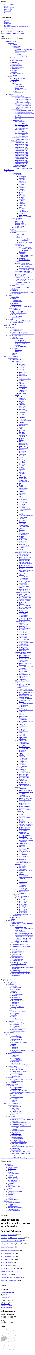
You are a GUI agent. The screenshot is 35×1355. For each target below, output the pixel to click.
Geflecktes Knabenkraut (25, 695)
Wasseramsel (22, 543)
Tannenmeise (22, 522)
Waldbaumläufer (23, 534)
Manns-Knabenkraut (24, 700)
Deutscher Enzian (24, 657)
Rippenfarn (22, 756)
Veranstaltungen (16, 309)
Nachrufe (14, 75)
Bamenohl (21, 178)
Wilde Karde (22, 678)
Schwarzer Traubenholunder (23, 730)
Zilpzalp (21, 549)
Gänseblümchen (23, 626)
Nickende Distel (23, 610)
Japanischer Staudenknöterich (24, 632)
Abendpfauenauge (24, 813)
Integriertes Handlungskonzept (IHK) (22, 292)
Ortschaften (18, 174)
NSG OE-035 (23, 912)
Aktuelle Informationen (25, 273)
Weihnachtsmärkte (16, 141)
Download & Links (24, 260)
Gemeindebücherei (16, 301)
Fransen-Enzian (23, 660)
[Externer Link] (8, 1349)
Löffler (21, 475)
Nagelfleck (22, 846)
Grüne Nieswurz (23, 686)
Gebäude (17, 219)
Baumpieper (22, 399)
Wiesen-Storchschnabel (25, 676)
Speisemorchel (23, 761)
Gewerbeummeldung (7, 1259)
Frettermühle (22, 187)
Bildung (10, 295)
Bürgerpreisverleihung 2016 (23, 104)
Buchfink (21, 408)
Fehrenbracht (22, 182)
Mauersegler (22, 477)
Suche (6, 6)
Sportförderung (15, 318)
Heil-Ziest (21, 604)
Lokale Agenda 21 (16, 917)
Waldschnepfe (23, 539)
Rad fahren (14, 348)
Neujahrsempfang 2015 (21, 128)
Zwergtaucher (23, 551)
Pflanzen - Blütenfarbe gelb (23, 552)
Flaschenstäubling (24, 743)
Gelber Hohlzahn (23, 555)
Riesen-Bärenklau (24, 637)
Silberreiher (22, 506)
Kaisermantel (22, 832)
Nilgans (21, 485)
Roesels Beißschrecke (25, 785)
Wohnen (10, 319)
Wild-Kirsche (22, 739)
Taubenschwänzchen (25, 856)
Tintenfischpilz (23, 766)
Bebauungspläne (19, 52)
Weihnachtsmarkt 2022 (21, 162)
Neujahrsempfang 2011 (21, 121)
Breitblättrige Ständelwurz (26, 690)
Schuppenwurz (23, 759)
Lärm (13, 919)
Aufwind (17, 261)
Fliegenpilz (22, 745)
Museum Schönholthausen (22, 342)
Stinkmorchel (22, 764)
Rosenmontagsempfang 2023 (23, 168)
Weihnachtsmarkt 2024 (21, 165)
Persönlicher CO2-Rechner (19, 962)
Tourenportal (18, 351)
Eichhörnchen (23, 366)
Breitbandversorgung (17, 322)
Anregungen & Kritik (17, 73)
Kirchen (17, 345)
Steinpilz (21, 763)
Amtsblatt (14, 81)
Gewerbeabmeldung (6, 1253)
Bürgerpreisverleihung (17, 96)
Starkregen (14, 925)
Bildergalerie (11, 94)
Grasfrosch (22, 878)
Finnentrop (22, 184)
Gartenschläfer (23, 372)
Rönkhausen (22, 205)
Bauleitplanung (15, 47)
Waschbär (21, 391)
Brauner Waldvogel (24, 817)
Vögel (17, 395)
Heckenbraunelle (23, 448)
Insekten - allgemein (20, 769)
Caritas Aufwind (27, 248)
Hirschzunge (22, 750)
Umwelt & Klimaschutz (11, 356)
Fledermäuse (22, 371)
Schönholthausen (23, 211)
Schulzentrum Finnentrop (18, 137)
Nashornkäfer (22, 782)
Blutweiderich (23, 594)
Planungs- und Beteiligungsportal (24, 49)
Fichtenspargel (23, 742)
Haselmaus (22, 374)
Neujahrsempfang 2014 (21, 126)
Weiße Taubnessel (24, 645)
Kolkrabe (21, 465)
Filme (13, 354)
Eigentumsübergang (6, 1247)
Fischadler (21, 422)
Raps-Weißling (23, 850)
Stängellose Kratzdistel (25, 618)
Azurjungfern (22, 788)
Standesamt (14, 289)
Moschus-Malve (23, 608)
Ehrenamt (18, 244)
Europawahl (18, 84)
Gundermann (22, 665)
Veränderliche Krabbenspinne (23, 887)
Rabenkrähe (22, 486)
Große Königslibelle (24, 801)
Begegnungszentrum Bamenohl (24, 279)
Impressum (7, 25)
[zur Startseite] (13, 33)
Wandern (14, 353)
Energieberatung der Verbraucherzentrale (17, 958)
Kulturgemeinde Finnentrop (19, 313)
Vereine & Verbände (17, 311)
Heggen (21, 194)
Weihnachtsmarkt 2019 (21, 160)
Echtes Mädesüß (23, 624)
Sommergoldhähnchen (25, 509)
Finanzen (14, 62)
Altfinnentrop (22, 176)
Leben (9, 171)
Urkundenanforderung (7, 1271)
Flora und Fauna (16, 361)
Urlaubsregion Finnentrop (15, 335)
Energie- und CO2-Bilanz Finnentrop (22, 923)
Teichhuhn (22, 523)
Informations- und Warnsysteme (24, 936)
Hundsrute (22, 751)
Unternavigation (8, 9)
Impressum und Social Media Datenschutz (16, 26)
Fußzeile (6, 12)
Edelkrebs (21, 872)
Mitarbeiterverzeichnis (17, 67)
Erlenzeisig (22, 417)
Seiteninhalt (7, 11)
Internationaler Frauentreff (22, 277)
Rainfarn (21, 575)
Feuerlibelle (22, 795)
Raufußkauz (22, 489)
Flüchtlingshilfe (19, 245)
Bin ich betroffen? (20, 931)
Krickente (21, 472)
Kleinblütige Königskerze (26, 570)
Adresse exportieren (6, 1307)
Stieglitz (21, 514)
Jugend (13, 229)
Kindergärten (15, 297)
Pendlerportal (15, 968)
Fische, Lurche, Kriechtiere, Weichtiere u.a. (23, 863)
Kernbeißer (22, 456)
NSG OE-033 (23, 911)
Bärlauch (21, 623)
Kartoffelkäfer (23, 780)
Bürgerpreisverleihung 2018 (23, 105)
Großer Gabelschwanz (25, 825)
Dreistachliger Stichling (25, 870)
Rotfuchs (21, 383)
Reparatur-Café (19, 276)
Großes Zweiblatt (24, 697)
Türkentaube (22, 528)
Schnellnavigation (9, 4)
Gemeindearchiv (16, 300)
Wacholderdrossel (24, 533)
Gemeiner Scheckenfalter (26, 824)
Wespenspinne (23, 891)
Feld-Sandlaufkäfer (24, 772)
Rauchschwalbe (23, 488)
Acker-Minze (22, 653)
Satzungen (18, 54)
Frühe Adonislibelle (24, 796)
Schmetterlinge (19, 811)
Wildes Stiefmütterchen (25, 591)
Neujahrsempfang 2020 (21, 136)
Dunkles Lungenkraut (25, 658)
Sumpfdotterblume (24, 584)
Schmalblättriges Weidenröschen (23, 615)
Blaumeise (22, 404)
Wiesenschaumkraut (24, 674)
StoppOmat (18, 350)
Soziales (13, 232)
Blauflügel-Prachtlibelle (25, 790)
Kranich (21, 470)
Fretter (20, 186)
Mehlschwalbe (23, 480)
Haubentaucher (23, 443)
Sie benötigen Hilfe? (24, 239)
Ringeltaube (22, 493)
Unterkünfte (22, 252)
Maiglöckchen (23, 634)
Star (20, 512)
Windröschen (22, 650)
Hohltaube (22, 453)
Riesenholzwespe (24, 784)
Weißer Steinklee (23, 647)
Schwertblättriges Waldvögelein (23, 705)
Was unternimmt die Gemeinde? (24, 935)
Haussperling (22, 446)
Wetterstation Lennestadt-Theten (20, 972)
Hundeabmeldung (6, 1262)
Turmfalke (21, 530)
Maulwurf (21, 380)
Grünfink (21, 438)
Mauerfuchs (22, 845)
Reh (20, 382)
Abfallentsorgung (16, 359)
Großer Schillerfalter (24, 829)
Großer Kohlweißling (25, 827)
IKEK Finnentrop (16, 293)
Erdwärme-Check (16, 952)
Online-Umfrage (19, 226)
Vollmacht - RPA (5, 1274)
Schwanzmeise (23, 499)
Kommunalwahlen (20, 89)
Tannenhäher (22, 520)
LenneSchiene (12, 324)
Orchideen (18, 687)
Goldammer (22, 430)
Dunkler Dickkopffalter (25, 822)
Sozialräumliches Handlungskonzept (21, 306)
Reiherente (22, 491)
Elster (20, 416)
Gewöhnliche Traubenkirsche (23, 718)
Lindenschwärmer (24, 843)
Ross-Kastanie (23, 723)
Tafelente (21, 518)
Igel (20, 377)
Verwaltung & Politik (10, 41)
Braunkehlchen (23, 406)
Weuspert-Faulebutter (25, 216)
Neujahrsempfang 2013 (21, 125)
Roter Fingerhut (23, 612)
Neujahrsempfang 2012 (21, 123)
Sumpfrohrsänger (23, 517)
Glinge (21, 192)
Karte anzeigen (5, 1297)
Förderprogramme (16, 956)
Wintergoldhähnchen (24, 546)
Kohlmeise (22, 462)
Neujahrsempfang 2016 (21, 129)
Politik (10, 76)
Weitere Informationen (21, 941)
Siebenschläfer (23, 387)
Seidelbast (21, 732)
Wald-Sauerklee (23, 644)
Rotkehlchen (22, 494)
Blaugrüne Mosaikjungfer (26, 792)
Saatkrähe (21, 498)
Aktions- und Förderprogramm (20, 332)
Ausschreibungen (16, 46)
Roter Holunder (23, 726)
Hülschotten (22, 197)
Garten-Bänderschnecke (25, 877)
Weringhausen (23, 215)
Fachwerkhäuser (19, 340)
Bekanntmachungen (17, 92)
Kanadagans (22, 454)
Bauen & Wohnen (16, 218)
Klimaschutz (11, 920)
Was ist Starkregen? (20, 927)
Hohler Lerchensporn (25, 605)
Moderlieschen (23, 882)
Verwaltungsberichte (17, 60)
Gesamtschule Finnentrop (22, 139)
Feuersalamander (23, 875)
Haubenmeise (22, 441)
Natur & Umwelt (13, 358)
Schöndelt (21, 210)
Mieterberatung (19, 284)
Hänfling (21, 440)
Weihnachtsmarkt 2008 (21, 142)
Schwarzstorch (23, 502)
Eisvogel (21, 414)
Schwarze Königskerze (25, 581)
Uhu (20, 531)
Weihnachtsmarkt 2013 (21, 150)
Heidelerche (22, 449)
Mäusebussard (23, 478)
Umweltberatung (16, 915)
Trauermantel (22, 858)
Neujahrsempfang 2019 (21, 134)
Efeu (20, 713)
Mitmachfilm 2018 (16, 227)
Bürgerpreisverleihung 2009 (23, 97)
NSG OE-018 (23, 904)
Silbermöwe (22, 504)
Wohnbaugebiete (20, 221)
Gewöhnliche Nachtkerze (26, 563)
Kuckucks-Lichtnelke (25, 607)
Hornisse (21, 779)
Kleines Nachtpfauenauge (26, 840)
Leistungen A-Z (15, 64)
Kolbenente (22, 464)
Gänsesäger (22, 425)
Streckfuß (21, 853)
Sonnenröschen (23, 583)
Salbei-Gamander (24, 576)
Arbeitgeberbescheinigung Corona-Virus (12, 1244)
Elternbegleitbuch (20, 281)
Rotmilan (21, 496)
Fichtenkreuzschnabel (25, 420)
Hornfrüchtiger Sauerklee (26, 567)
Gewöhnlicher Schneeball (26, 721)
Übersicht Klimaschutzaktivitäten (20, 943)
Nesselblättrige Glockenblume (23, 670)
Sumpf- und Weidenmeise (26, 515)
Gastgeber (14, 337)
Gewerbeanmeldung (6, 1256)
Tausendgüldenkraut (24, 620)
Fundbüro (14, 72)
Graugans (21, 432)
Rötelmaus (22, 385)
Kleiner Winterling (24, 571)
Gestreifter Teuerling (24, 747)
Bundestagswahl (19, 86)
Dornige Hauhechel (24, 596)
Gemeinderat (15, 80)
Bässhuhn (21, 403)
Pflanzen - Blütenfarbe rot (22, 592)
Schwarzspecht (23, 501)
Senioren (14, 285)
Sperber (21, 510)
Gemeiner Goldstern (24, 560)
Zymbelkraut (22, 679)
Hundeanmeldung (6, 1265)
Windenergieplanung (21, 56)
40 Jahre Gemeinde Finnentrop (24, 112)
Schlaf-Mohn (22, 613)
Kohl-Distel (22, 573)
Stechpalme (22, 734)
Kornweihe (22, 469)
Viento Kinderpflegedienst (22, 271)
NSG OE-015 (23, 903)
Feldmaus (21, 369)
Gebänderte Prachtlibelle (26, 798)
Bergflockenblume (24, 655)
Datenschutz (7, 23)
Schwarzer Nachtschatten (26, 642)
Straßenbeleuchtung (20, 224)
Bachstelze (22, 398)
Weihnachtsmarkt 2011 (21, 147)
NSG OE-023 (23, 907)
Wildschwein (22, 393)
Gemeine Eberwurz (24, 559)
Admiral (21, 814)
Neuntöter (21, 483)
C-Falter (21, 819)
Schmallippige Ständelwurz (26, 703)
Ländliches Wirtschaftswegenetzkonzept (22, 334)
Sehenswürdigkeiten (17, 338)
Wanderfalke (22, 541)
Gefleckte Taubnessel (25, 599)
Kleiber (21, 459)
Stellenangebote (15, 68)
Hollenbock (22, 195)
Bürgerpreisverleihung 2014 (23, 102)
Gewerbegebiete (19, 223)
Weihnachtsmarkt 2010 (21, 146)
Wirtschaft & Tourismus (11, 326)
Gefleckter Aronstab (24, 684)
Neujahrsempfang (16, 120)
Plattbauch (22, 808)
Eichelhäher (22, 412)
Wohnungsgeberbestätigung (8, 1280)
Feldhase (21, 367)
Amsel (20, 396)
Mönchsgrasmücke (24, 481)
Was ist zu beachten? (24, 266)
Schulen (13, 298)
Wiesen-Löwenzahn (24, 589)
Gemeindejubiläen (16, 109)
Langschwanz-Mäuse (25, 379)
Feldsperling (22, 419)
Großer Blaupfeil (23, 804)
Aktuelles (14, 44)
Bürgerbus (18, 236)
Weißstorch (22, 544)
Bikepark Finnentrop (17, 316)
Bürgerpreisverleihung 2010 (23, 99)
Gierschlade (22, 191)
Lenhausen (22, 200)
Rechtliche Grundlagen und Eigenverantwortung (23, 939)
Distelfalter (22, 821)
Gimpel (21, 427)
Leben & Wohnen (9, 170)
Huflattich (21, 568)
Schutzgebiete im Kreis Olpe (23, 914)
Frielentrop (22, 189)
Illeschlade (22, 199)
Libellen (17, 787)
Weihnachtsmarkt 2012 (21, 149)
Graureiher (22, 433)
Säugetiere (18, 363)
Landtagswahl (19, 88)
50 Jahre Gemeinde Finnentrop (24, 110)
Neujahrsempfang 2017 (21, 131)
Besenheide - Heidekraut (26, 710)
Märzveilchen (22, 668)
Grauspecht (22, 436)
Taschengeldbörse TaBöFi (22, 263)
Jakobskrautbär (23, 830)
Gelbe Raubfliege (24, 774)
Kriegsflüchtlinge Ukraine (22, 282)
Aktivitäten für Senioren (22, 287)
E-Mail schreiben (5, 1304)
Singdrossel (22, 507)
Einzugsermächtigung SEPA (9, 1250)
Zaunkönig (22, 547)
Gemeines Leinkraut (24, 562)
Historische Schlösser (21, 343)
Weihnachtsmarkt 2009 (21, 144)
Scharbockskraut (23, 578)
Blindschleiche (23, 869)
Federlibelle (22, 793)
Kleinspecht (22, 461)
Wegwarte (21, 673)
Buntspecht (22, 409)
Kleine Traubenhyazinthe (26, 666)
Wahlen (13, 83)
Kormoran (21, 467)
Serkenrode (22, 213)
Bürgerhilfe (18, 237)
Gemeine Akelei (23, 661)
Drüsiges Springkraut (25, 597)
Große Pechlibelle (24, 803)
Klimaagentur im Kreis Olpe (19, 944)
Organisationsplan (16, 65)
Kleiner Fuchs (23, 837)
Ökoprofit (14, 949)
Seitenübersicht (8, 28)
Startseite (6, 20)
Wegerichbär (22, 859)
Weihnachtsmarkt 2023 (21, 163)
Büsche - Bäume (19, 708)
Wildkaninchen (23, 390)
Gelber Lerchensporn (25, 557)
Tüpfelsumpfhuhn (24, 526)
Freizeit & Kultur (13, 308)
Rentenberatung (19, 234)
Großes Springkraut (24, 565)
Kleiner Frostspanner (25, 835)
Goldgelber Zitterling (25, 748)
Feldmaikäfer (22, 771)
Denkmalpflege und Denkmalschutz (21, 321)
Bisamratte (22, 364)
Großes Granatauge (24, 806)
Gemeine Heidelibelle (25, 800)
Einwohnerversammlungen (19, 231)
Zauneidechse (22, 893)
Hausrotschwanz (23, 444)
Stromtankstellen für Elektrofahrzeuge (22, 967)
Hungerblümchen (24, 629)
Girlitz (20, 428)
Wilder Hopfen (23, 737)
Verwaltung (11, 43)
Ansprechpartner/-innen (25, 242)
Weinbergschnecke (24, 890)
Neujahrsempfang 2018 (21, 133)
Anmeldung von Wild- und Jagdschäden (12, 1238)
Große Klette (22, 602)
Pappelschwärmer (24, 848)
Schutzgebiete (15, 895)
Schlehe (21, 727)
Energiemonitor (15, 975)
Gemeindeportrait (16, 173)
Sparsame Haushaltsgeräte (18, 964)
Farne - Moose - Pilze (21, 740)
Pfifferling (21, 755)
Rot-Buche (22, 724)
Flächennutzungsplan (21, 51)
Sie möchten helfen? (24, 240)
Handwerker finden (17, 960)
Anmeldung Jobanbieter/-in (26, 269)
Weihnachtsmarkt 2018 (21, 158)
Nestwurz (21, 702)
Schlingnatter (22, 885)
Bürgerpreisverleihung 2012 (23, 101)
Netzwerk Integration (25, 247)
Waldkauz (21, 536)
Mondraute (22, 753)
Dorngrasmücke (23, 411)
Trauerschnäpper (23, 525)
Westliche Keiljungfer (25, 809)
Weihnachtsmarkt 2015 (21, 154)
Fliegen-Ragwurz (24, 694)
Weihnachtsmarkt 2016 (21, 155)
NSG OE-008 (23, 901)
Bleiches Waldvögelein (25, 689)
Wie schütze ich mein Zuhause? (24, 933)
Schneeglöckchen (24, 639)
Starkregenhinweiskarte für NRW (20, 973)
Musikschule (15, 303)
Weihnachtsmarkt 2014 (21, 152)
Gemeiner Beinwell (24, 600)
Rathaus (13, 57)
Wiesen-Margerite (24, 649)
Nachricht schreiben (6, 1305)
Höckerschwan (23, 451)
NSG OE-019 (23, 906)
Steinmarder (22, 388)
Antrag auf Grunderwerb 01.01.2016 (11, 1241)
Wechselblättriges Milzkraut (24, 587)
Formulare (14, 70)
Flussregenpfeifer (23, 424)
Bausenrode (22, 179)
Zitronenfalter (22, 861)
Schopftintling (23, 758)
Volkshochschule (16, 305)
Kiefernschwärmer (24, 833)
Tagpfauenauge (23, 854)
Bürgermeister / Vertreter (18, 78)
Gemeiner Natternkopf (25, 663)
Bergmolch (22, 867)
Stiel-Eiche (22, 735)
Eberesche (21, 711)
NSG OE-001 (23, 899)
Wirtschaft (11, 327)
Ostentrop (21, 202)
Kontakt (6, 22)
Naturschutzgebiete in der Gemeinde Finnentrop (22, 897)
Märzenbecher (23, 636)
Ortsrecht (14, 59)
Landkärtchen (22, 841)
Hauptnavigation (9, 7)
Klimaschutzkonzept (17, 922)
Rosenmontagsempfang (18, 166)
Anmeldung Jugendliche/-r (26, 268)
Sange (20, 207)
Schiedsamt (14, 290)
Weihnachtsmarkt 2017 (21, 157)
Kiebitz (21, 457)
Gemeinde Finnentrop (7, 1292)
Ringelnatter (22, 883)
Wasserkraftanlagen (20, 346)
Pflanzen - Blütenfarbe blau (23, 652)
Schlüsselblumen (23, 579)
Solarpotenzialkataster (17, 951)
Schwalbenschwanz (24, 851)
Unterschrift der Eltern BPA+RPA (10, 1268)
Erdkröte (21, 874)
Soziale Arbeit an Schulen (26, 255)
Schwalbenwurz (23, 641)
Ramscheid (22, 203)
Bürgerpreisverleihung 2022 (23, 107)
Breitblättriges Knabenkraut (26, 692)
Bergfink (21, 401)
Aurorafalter (22, 816)
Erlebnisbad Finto (16, 314)
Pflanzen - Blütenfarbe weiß (23, 621)
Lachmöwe (22, 473)
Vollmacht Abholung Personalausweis (11, 1277)
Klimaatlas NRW (16, 970)
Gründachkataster (16, 954)
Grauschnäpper (23, 435)
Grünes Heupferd (24, 776)
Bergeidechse (22, 866)
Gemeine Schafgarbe (25, 628)
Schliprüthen (22, 208)
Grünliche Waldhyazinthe (26, 698)
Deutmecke (22, 181)
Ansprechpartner (23, 256)
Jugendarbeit (22, 253)
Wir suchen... (22, 258)
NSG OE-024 (23, 909)
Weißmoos (22, 768)
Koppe (21, 880)
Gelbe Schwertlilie (24, 554)
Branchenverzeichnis (17, 329)
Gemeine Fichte (23, 716)
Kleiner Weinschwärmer (25, 838)
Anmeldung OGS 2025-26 (8, 1235)
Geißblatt (21, 714)
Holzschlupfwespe (24, 777)
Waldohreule (22, 538)
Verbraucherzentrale (20, 274)
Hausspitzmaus (23, 375)
